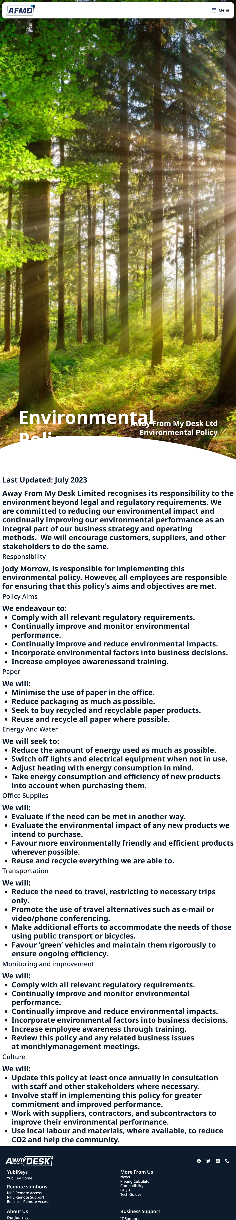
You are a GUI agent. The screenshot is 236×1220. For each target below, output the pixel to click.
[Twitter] (208, 1161)
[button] (220, 10)
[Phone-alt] (227, 1161)
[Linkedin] (218, 1161)
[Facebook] (199, 1161)
